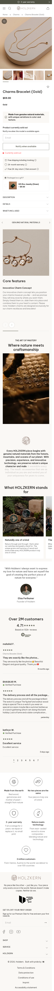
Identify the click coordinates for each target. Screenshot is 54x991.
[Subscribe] (45, 923)
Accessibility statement (26, 987)
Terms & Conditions (26, 968)
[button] (4, 8)
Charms (16, 15)
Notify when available (26, 146)
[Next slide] (11, 324)
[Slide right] (49, 222)
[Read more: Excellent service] (26, 740)
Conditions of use (26, 977)
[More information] (35, 160)
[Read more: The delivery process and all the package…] (26, 699)
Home (5, 15)
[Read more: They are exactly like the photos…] (26, 657)
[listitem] (26, 185)
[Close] (49, 2)
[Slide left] (2, 222)
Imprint (26, 982)
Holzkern (20, 962)
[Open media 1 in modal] (4, 21)
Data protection (26, 972)
